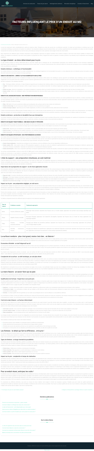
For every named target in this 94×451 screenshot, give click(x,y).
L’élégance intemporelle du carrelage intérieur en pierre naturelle (77, 389)
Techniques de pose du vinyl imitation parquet (12, 389)
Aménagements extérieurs (56, 3)
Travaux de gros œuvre (42, 3)
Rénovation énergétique (69, 3)
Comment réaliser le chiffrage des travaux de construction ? (16, 404)
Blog (92, 3)
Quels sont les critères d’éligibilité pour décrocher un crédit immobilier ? (19, 409)
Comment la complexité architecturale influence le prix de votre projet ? (19, 430)
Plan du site (47, 450)
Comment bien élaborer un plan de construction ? (13, 428)
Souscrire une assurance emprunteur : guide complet (14, 402)
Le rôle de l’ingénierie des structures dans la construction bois (16, 425)
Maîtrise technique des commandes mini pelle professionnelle (16, 432)
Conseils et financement (83, 3)
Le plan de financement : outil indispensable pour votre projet (16, 407)
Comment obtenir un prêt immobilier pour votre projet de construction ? (19, 411)
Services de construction (29, 3)
